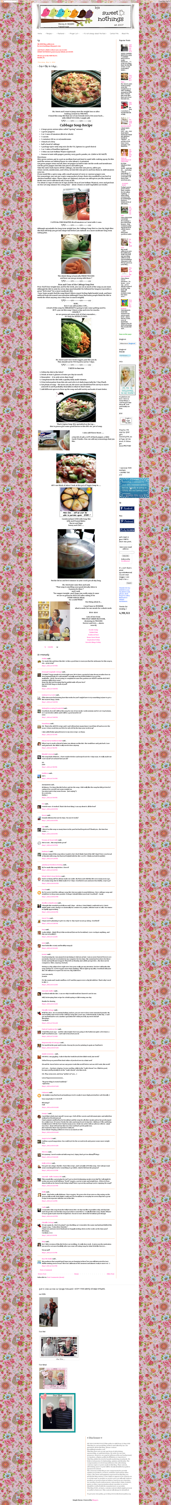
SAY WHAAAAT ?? (130, 48)
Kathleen (45, 773)
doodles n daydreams (49, 903)
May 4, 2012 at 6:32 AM (50, 985)
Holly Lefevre (46, 1163)
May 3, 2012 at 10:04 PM (50, 883)
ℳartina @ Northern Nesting (52, 865)
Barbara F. (45, 851)
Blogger (95, 1500)
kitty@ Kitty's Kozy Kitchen (51, 876)
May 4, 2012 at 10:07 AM (50, 1048)
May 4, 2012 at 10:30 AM (50, 1107)
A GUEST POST (125, 184)
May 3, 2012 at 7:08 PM (50, 689)
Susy (43, 929)
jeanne (44, 954)
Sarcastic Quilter (48, 991)
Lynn (43, 943)
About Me (125, 34)
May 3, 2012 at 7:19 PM (49, 767)
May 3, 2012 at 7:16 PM (49, 748)
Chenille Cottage (48, 1010)
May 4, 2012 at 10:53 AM (50, 1146)
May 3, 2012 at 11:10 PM (50, 923)
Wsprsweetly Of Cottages (51, 1042)
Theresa (45, 1152)
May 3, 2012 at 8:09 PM (50, 809)
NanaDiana (46, 723)
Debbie (44, 658)
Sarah (44, 889)
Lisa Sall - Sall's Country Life (52, 1176)
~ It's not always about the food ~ (95, 34)
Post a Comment (46, 1270)
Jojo (43, 826)
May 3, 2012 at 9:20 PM (50, 858)
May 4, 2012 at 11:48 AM (50, 1157)
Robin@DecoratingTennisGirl (52, 708)
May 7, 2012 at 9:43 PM (49, 1266)
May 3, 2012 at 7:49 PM (49, 798)
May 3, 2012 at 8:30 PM (50, 820)
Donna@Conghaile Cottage (52, 672)
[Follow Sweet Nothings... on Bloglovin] (127, 344)
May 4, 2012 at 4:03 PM (50, 1216)
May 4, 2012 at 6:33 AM (50, 1004)
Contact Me (114, 34)
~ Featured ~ (61, 34)
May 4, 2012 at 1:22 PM (49, 1201)
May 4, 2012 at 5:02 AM (50, 948)
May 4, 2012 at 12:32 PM (50, 1170)
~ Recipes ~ (49, 34)
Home (40, 34)
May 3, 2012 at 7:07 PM (49, 666)
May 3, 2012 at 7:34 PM (49, 778)
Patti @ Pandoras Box (50, 1029)
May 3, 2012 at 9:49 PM (49, 870)
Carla (44, 1207)
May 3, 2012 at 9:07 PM (50, 845)
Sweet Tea (45, 918)
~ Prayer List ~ (74, 34)
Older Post (110, 1274)
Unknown (45, 1092)
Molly (44, 1192)
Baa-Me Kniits (47, 1259)
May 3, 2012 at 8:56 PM (49, 834)
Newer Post (42, 1274)
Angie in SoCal (47, 1138)
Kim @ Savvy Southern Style (52, 741)
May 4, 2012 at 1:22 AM (49, 937)
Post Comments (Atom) (55, 1277)
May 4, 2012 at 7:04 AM (50, 1023)
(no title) (130, 104)
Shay (43, 1241)
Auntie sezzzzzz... (48, 1054)
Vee (43, 804)
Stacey (44, 815)
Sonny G (45, 1113)
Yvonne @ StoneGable (50, 840)
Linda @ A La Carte (48, 695)
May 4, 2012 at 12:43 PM (50, 1186)
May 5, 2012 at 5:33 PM (49, 1253)
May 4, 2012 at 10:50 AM (50, 1132)
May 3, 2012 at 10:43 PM (50, 897)
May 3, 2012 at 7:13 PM (49, 734)
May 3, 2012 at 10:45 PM (50, 912)
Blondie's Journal (48, 754)
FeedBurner (125, 561)
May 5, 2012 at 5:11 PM (49, 1235)
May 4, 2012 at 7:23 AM (49, 1036)
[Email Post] (57, 647)
